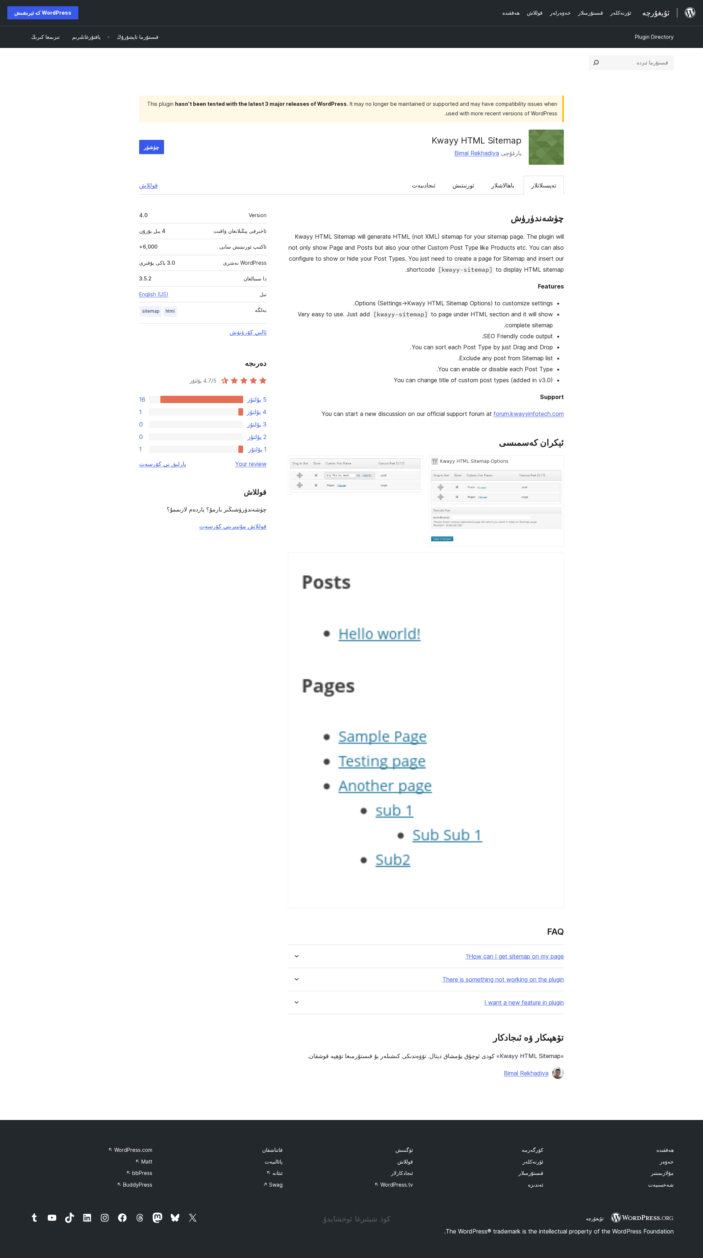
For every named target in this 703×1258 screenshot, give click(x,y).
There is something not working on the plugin (503, 979)
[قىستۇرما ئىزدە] (596, 62)
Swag (273, 1184)
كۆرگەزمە (532, 1150)
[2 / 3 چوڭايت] (413, 465)
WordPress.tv (393, 1184)
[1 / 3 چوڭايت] (554, 465)
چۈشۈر (151, 147)
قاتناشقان (272, 1150)
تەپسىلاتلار (543, 185)
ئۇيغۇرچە (595, 1218)
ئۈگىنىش (404, 1150)
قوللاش (148, 185)
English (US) (153, 294)
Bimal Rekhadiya (476, 153)
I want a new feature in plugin (524, 1002)
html (170, 311)
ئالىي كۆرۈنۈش (248, 332)
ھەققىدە (665, 1150)
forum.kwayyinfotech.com (529, 413)
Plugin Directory (654, 37)
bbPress (139, 1173)
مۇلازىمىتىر (662, 1173)
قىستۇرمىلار (530, 1173)
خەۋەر (667, 1161)
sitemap (151, 311)
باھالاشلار (502, 185)
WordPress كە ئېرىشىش (42, 13)
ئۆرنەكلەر (532, 1161)
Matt (143, 1161)
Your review (251, 464)
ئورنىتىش (463, 185)
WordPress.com (130, 1150)
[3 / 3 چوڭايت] (554, 562)
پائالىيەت (274, 1161)
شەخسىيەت (661, 1184)
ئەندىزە (535, 1184)
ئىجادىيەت (423, 185)
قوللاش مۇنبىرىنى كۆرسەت (233, 526)
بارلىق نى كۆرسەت (162, 464)
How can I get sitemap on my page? (515, 956)
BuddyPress (134, 1184)
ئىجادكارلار (402, 1173)
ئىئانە (274, 1173)
